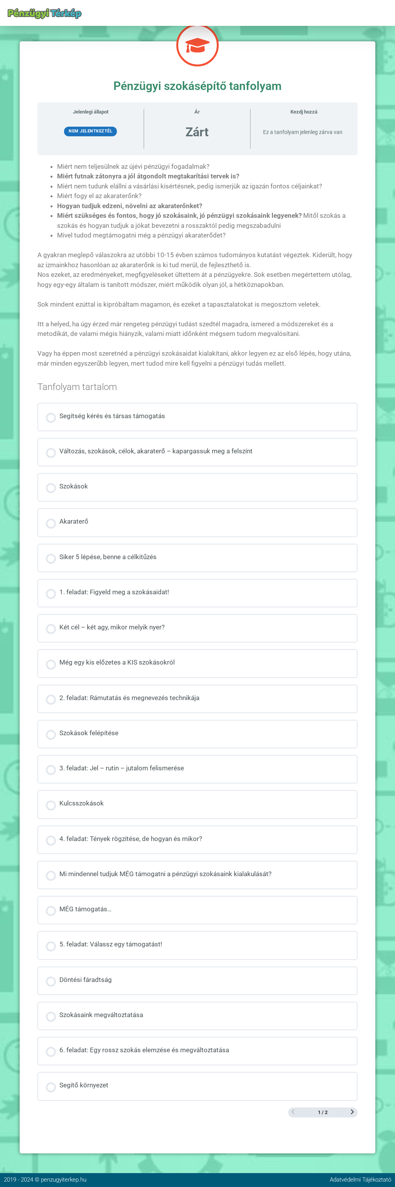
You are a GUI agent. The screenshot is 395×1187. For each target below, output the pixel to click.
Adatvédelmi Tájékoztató (360, 1179)
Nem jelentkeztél (90, 131)
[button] (384, 13)
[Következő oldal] (352, 1112)
